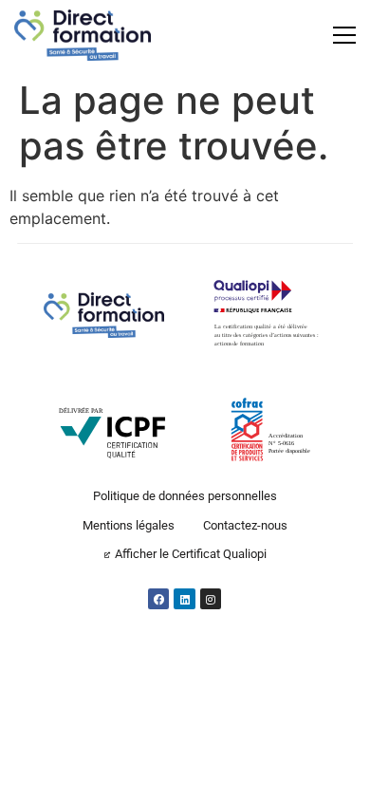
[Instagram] (210, 598)
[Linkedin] (185, 598)
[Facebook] (158, 598)
